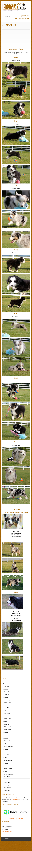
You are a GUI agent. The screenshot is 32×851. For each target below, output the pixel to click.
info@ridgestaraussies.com (21, 18)
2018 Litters (5, 749)
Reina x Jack (7, 716)
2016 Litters (5, 763)
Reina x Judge (7, 700)
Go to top (28, 506)
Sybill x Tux (6, 724)
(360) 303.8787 (25, 16)
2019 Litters (5, 743)
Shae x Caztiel (7, 713)
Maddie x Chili (7, 752)
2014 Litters (5, 780)
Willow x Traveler (8, 760)
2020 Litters (5, 738)
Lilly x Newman (7, 787)
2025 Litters (5, 697)
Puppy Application (16, 799)
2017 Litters (5, 757)
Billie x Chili (7, 740)
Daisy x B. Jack (7, 702)
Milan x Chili (7, 790)
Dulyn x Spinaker (8, 785)
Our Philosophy (6, 681)
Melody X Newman (8, 768)
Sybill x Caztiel (7, 729)
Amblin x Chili (7, 782)
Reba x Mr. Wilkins (8, 766)
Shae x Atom (7, 735)
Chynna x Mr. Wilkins (8, 774)
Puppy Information (7, 683)
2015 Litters (5, 771)
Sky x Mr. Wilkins (8, 776)
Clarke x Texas (7, 691)
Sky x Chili (6, 754)
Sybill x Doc (6, 694)
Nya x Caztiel (7, 705)
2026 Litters (5, 689)
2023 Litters (5, 721)
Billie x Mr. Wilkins (8, 746)
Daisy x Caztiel (7, 726)
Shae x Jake (6, 707)
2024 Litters (5, 710)
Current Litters (6, 686)
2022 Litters (5, 732)
